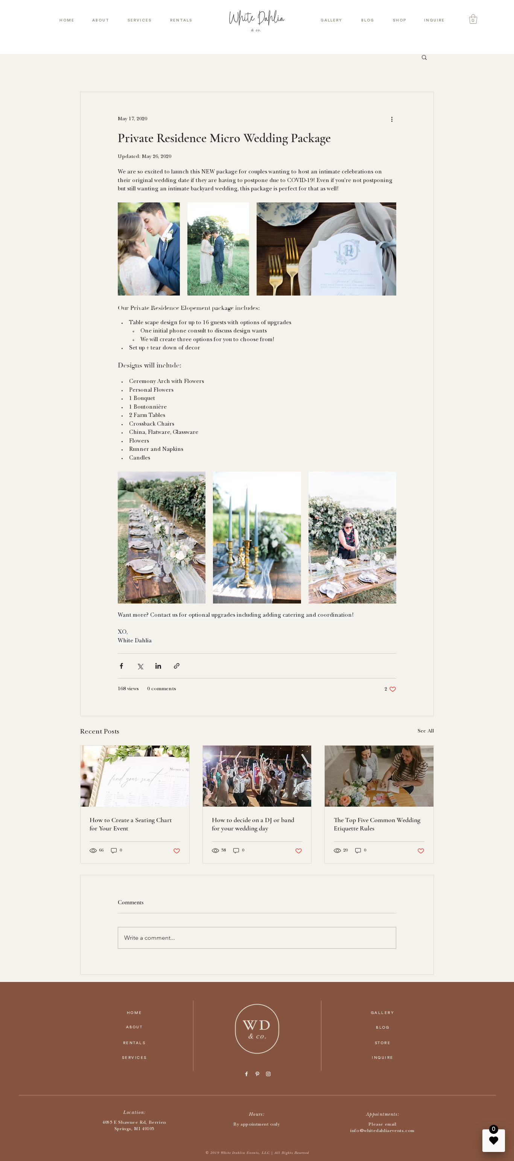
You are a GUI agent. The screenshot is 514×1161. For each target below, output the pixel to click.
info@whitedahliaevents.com (382, 1131)
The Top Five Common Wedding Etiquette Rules (377, 824)
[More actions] (391, 119)
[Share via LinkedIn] (158, 665)
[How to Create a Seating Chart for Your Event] (135, 776)
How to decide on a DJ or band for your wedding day (253, 824)
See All (426, 731)
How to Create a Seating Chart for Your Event (131, 824)
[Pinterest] (257, 1074)
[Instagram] (268, 1074)
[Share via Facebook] (121, 665)
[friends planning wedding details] (379, 776)
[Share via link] (176, 665)
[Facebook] (246, 1074)
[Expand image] (149, 249)
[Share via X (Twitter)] (139, 665)
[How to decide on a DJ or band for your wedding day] (257, 776)
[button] (473, 19)
